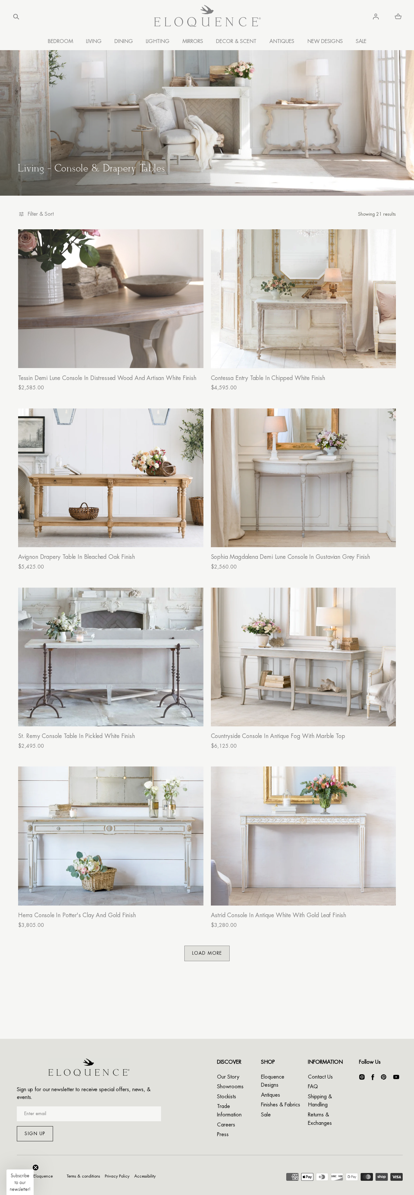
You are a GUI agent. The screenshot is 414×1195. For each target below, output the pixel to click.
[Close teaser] (35, 1167)
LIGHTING (157, 41)
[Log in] (376, 16)
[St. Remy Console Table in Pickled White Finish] (110, 657)
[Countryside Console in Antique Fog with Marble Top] (303, 657)
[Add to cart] (191, 356)
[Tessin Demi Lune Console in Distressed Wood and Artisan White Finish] (110, 298)
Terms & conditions (83, 1176)
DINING (123, 41)
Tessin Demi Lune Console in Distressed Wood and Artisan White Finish (107, 378)
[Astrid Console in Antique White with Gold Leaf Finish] (303, 835)
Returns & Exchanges (320, 1119)
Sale (266, 1114)
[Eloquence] (207, 16)
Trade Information (229, 1110)
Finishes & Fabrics (280, 1104)
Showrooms (230, 1086)
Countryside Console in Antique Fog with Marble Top (278, 736)
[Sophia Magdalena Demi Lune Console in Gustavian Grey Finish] (303, 477)
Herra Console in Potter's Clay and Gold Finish (77, 915)
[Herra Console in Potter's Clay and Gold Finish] (110, 835)
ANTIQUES (281, 41)
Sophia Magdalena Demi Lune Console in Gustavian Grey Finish (290, 557)
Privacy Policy (117, 1176)
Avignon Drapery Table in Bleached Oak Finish (76, 557)
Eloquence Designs (272, 1081)
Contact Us (320, 1077)
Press (223, 1134)
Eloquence (43, 1176)
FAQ (313, 1086)
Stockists (226, 1096)
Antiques (270, 1095)
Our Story (228, 1077)
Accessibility (145, 1176)
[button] (16, 16)
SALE (361, 41)
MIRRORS (192, 41)
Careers (226, 1124)
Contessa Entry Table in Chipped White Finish (268, 378)
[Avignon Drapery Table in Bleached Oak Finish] (110, 477)
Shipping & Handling (320, 1101)
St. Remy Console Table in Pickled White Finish (76, 736)
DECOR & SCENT (236, 41)
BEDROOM (60, 41)
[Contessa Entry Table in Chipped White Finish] (303, 298)
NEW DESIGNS (325, 41)
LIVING (94, 41)
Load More (207, 953)
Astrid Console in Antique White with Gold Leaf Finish (278, 915)
